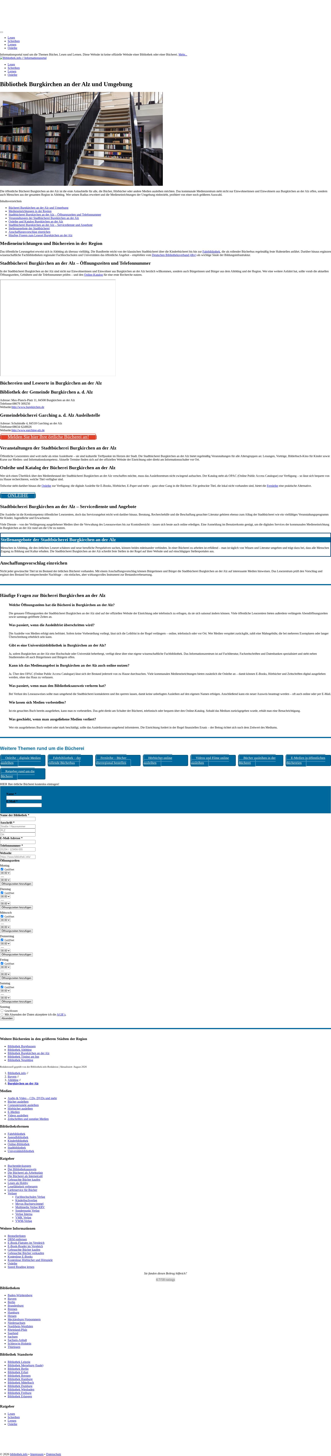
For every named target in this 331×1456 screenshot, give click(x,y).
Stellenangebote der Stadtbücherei (29, 228)
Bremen (12, 1309)
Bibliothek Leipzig (19, 1362)
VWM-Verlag (23, 1221)
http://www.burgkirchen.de (28, 407)
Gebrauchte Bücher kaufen (24, 1179)
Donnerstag (7, 936)
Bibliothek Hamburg (20, 1379)
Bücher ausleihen (18, 1101)
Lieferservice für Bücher (22, 1190)
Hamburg (13, 1312)
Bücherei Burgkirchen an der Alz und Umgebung (38, 207)
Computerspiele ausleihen (23, 1105)
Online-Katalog (93, 274)
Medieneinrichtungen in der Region (30, 211)
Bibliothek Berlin (18, 1368)
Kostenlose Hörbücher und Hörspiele (30, 1260)
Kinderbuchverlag (26, 1200)
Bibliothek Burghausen (22, 1046)
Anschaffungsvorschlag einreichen (29, 231)
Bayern (12, 1076)
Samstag (5, 983)
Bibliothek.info (17, 1073)
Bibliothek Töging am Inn (23, 1056)
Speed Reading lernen (21, 1267)
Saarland (13, 1333)
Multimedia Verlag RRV (30, 1207)
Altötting (13, 1080)
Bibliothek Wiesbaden (21, 1389)
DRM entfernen (17, 1239)
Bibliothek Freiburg (19, 1393)
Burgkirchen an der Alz (23, 1083)
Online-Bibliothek (18, 1144)
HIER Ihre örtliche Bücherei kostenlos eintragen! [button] (29, 784)
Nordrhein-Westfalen (20, 1326)
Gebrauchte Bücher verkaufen (26, 1253)
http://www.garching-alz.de (28, 430)
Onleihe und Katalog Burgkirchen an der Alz (36, 221)
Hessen (12, 1316)
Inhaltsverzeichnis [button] (11, 201)
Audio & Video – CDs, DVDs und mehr (32, 1098)
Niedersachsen (16, 1322)
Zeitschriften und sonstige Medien (28, 1118)
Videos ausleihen (18, 1115)
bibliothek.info (19, 1454)
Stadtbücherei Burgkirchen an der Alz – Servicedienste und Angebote (51, 225)
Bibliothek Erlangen (20, 1396)
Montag (4, 865)
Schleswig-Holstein (19, 1343)
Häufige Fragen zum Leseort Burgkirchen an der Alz (40, 235)
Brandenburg (16, 1305)
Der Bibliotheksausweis (22, 1169)
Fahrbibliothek (211, 251)
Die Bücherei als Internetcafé (25, 1176)
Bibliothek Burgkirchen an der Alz (28, 1053)
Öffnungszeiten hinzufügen (16, 883)
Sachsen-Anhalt (17, 1340)
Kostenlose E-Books (20, 1256)
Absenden (7, 1018)
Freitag (4, 959)
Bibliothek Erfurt (18, 1372)
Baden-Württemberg (20, 1295)
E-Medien (14, 1112)
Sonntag (5, 1006)
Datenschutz (53, 1454)
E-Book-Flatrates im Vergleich (26, 1242)
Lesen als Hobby (18, 1183)
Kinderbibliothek (18, 1140)
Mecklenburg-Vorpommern (24, 1319)
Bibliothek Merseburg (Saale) (25, 1365)
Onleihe (12, 48)
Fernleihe (272, 485)
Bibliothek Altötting (20, 1049)
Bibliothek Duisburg (20, 1386)
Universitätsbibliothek (21, 1151)
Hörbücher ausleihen (20, 1108)
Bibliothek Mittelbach (21, 1382)
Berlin (11, 1302)
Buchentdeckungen (19, 1165)
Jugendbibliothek (18, 1137)
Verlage (12, 1193)
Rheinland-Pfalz (17, 1329)
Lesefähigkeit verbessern (23, 1186)
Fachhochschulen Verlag (30, 1196)
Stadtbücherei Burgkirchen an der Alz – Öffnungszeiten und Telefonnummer (55, 214)
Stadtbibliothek (17, 1147)
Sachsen (13, 1336)
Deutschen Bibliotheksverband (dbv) (174, 255)
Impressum (36, 1454)
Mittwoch (6, 912)
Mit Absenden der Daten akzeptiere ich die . (35, 1014)
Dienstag (5, 889)
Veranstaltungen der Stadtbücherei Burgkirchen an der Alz (44, 218)
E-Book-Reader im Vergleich (25, 1246)
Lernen (12, 44)
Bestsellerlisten (17, 1235)
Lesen (11, 37)
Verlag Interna (23, 1214)
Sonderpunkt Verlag (27, 1210)
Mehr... (183, 54)
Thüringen (14, 1347)
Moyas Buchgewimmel (29, 1203)
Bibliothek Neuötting (20, 1060)
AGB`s (61, 1014)
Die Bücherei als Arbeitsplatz (25, 1172)
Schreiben (14, 41)
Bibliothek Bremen (19, 1375)
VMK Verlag (23, 1217)
